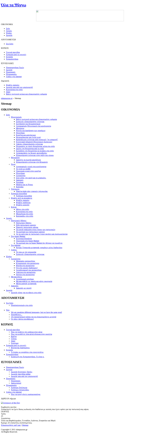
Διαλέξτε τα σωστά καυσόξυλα (28, 160)
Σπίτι (8, 115)
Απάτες (14, 250)
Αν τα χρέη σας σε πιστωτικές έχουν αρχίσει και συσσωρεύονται (42, 234)
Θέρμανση (15, 157)
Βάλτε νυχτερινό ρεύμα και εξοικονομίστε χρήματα (26, 94)
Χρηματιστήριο (12, 354)
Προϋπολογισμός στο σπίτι (22, 305)
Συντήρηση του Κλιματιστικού (28, 124)
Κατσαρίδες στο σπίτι (24, 216)
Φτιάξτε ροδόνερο (23, 203)
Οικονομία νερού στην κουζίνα (28, 171)
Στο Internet (15, 245)
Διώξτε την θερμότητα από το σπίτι (30, 149)
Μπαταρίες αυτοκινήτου (25, 261)
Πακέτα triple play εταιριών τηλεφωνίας (32, 191)
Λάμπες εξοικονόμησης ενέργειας (29, 144)
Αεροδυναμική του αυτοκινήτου (29, 270)
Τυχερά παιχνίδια (13, 330)
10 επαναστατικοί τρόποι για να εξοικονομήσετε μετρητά (33, 317)
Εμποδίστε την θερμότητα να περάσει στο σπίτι (35, 151)
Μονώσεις (20, 128)
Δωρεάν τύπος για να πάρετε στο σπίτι (26, 293)
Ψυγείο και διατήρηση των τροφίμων (30, 131)
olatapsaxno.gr (6, 98)
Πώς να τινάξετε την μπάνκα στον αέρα (26, 332)
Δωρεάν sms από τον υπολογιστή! (19, 87)
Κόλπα (13, 207)
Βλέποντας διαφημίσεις (20, 348)
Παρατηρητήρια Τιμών (15, 367)
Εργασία (9, 350)
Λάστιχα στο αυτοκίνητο (26, 272)
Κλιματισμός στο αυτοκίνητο (27, 263)
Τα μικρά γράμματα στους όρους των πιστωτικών (35, 229)
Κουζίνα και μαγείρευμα (26, 135)
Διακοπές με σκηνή (23, 288)
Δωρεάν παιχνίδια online (20, 374)
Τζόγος (14, 339)
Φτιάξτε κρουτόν (22, 205)
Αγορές (9, 218)
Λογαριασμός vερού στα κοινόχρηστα (31, 167)
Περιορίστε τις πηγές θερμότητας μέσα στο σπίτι (35, 146)
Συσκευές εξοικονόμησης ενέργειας (30, 121)
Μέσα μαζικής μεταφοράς (26, 283)
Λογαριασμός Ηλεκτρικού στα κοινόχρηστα (33, 126)
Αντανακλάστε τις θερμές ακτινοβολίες (31, 153)
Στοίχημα (14, 343)
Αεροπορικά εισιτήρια (25, 279)
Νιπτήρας (20, 182)
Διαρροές (19, 180)
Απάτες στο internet (14, 392)
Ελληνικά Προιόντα (24, 239)
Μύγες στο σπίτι (22, 209)
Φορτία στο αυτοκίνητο (25, 265)
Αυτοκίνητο (20, 175)
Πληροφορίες (11, 385)
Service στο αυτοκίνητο (25, 275)
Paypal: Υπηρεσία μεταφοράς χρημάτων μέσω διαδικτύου (39, 247)
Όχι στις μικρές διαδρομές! (27, 268)
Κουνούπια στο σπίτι (14, 89)
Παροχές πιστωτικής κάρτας (27, 227)
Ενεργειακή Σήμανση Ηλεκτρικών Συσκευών (34, 142)
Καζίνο (14, 336)
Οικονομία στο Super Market (27, 241)
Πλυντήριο (20, 133)
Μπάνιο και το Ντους (24, 185)
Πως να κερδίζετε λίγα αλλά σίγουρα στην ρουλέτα (31, 334)
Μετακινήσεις (16, 277)
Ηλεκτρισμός (16, 117)
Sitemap (25, 425)
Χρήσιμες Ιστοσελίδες (20, 390)
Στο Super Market (18, 236)
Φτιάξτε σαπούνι (12, 85)
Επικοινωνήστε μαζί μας (11, 425)
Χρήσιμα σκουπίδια (19, 193)
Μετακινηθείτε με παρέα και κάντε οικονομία (34, 281)
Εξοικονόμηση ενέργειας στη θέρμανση (32, 162)
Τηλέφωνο (15, 189)
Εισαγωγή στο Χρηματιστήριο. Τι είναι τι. (27, 357)
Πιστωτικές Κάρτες (18, 221)
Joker (8, 92)
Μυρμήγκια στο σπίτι (24, 214)
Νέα (7, 310)
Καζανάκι (20, 187)
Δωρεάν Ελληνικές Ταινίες (21, 372)
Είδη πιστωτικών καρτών (26, 225)
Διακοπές (14, 286)
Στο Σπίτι (9, 303)
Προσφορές (10, 379)
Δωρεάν (9, 290)
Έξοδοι (9, 257)
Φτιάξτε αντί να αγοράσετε (21, 198)
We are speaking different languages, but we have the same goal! (36, 312)
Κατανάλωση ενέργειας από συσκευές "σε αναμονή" (37, 139)
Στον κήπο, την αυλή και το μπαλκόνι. (31, 178)
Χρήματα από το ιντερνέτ (16, 345)
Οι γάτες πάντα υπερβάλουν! (22, 319)
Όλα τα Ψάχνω (13, 5)
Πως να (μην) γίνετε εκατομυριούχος (25, 394)
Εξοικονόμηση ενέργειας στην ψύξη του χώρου (35, 155)
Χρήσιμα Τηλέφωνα (19, 387)
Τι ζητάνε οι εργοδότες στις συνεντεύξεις (27, 352)
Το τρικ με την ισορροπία (26, 252)
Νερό (13, 164)
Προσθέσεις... (16, 315)
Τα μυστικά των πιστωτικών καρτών (30, 232)
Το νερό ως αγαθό (23, 169)
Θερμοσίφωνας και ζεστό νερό (28, 137)
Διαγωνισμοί (16, 383)
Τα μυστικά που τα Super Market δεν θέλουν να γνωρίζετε (39, 243)
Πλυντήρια (20, 173)
